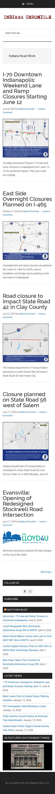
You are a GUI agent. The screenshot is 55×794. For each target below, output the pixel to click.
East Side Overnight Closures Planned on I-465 (27, 199)
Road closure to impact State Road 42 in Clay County (26, 301)
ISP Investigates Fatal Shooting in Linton (24, 706)
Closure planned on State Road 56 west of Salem (24, 399)
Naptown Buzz (17, 609)
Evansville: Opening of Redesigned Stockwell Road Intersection (23, 503)
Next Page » (46, 572)
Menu (29, 3)
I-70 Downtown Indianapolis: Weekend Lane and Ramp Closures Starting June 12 (25, 88)
